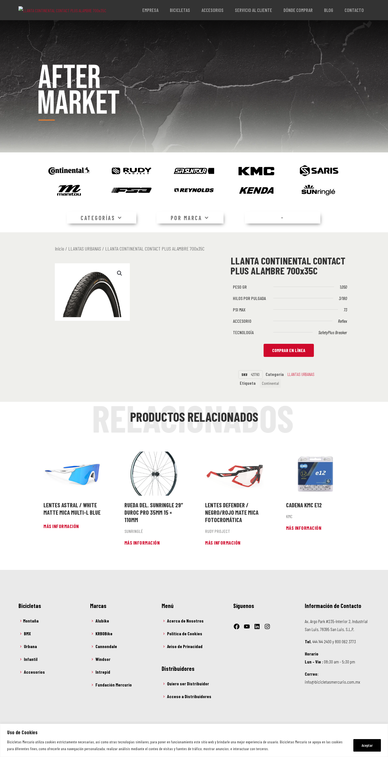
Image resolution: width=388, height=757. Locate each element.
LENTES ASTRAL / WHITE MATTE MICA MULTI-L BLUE (72, 508)
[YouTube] (246, 626)
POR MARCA (186, 218)
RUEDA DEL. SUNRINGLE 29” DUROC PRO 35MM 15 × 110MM (153, 512)
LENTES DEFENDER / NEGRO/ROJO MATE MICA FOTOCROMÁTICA (231, 512)
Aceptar (367, 745)
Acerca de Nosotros (185, 620)
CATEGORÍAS (98, 218)
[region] (194, 740)
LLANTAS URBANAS (84, 248)
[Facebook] (236, 626)
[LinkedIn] (257, 626)
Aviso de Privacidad (185, 646)
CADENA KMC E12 (304, 504)
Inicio (59, 248)
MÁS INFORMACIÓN (61, 526)
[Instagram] (267, 626)
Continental (270, 383)
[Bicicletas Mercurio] (62, 10)
